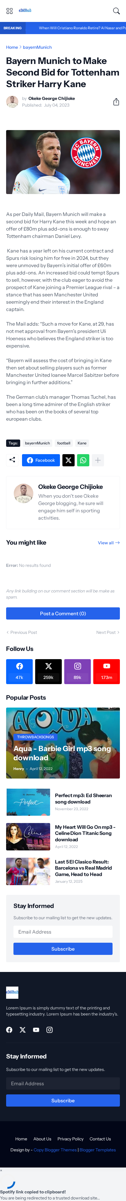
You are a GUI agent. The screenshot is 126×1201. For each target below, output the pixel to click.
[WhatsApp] (83, 460)
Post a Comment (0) (63, 613)
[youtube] (36, 1030)
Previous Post (23, 632)
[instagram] (49, 1030)
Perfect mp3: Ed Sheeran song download (83, 798)
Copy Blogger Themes (55, 1150)
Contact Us (100, 1139)
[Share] (114, 102)
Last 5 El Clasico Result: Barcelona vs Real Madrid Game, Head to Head (83, 868)
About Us (42, 1139)
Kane (82, 443)
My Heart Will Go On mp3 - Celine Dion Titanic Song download (85, 833)
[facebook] (9, 1030)
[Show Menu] (9, 11)
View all (106, 543)
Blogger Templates (98, 1150)
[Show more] (98, 460)
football (63, 443)
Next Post (106, 632)
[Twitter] (68, 460)
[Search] (116, 11)
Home (12, 47)
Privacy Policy (70, 1139)
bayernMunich (37, 47)
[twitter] (23, 1030)
